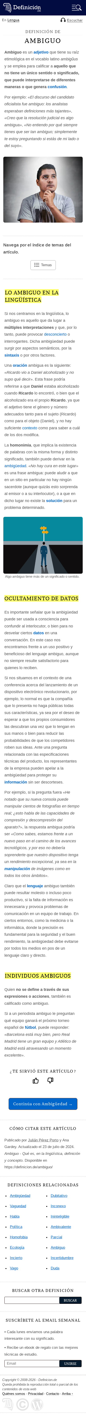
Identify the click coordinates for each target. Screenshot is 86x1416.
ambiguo (58, 1247)
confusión (57, 87)
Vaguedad (18, 1206)
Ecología (17, 1247)
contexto (29, 428)
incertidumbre (62, 1258)
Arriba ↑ (67, 1394)
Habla (14, 1216)
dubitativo (59, 1196)
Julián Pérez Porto (43, 1140)
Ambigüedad (20, 1196)
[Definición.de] (22, 7)
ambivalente (61, 1227)
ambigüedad (15, 466)
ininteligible (60, 1216)
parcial (56, 1237)
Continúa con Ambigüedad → (43, 1103)
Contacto (52, 1394)
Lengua (13, 20)
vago (14, 1268)
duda (55, 1268)
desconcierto (55, 334)
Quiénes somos (13, 1394)
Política (16, 1227)
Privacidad (35, 1394)
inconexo (58, 1206)
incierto (16, 1258)
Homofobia (19, 1237)
